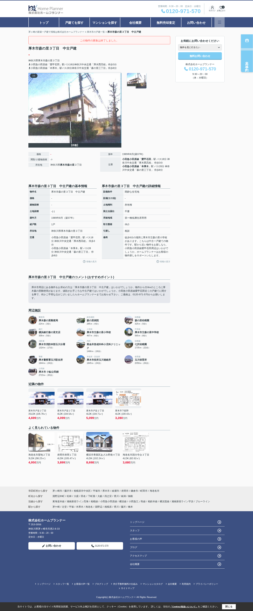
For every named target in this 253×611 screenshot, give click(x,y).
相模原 (108, 506)
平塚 (71, 506)
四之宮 (108, 496)
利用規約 (186, 584)
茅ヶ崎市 (57, 490)
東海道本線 (58, 501)
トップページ (137, 522)
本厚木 (145, 166)
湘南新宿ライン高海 (78, 501)
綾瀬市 (115, 490)
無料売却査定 (166, 22)
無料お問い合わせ (200, 55)
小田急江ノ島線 (137, 501)
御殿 (130, 496)
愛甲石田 (146, 159)
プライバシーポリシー (207, 584)
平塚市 (96, 490)
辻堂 (64, 506)
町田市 (143, 490)
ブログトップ (101, 584)
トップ (44, 22)
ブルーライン (203, 501)
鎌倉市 (134, 490)
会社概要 (135, 22)
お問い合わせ (196, 22)
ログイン (212, 11)
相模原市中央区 (82, 490)
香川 (116, 496)
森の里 (48, 60)
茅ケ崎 (56, 506)
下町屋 (92, 496)
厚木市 (41, 60)
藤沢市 (68, 490)
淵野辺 (98, 506)
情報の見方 (91, 261)
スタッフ (135, 530)
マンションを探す (104, 22)
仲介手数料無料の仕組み (125, 584)
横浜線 (123, 501)
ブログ (133, 547)
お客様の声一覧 (82, 584)
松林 (69, 496)
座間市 (125, 490)
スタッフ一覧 (62, 584)
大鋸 (100, 496)
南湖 (123, 496)
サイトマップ (127, 588)
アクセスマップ (138, 555)
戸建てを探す (74, 22)
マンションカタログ (153, 584)
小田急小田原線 (130, 159)
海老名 (89, 506)
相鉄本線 (153, 501)
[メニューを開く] (219, 22)
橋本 (130, 506)
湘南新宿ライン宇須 (183, 501)
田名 (83, 496)
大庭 (76, 496)
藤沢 (123, 506)
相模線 (95, 501)
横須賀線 (165, 501)
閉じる (229, 606)
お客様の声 (136, 538)
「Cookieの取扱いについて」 (184, 607)
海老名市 (154, 490)
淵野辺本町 (58, 496)
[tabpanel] (148, 80)
